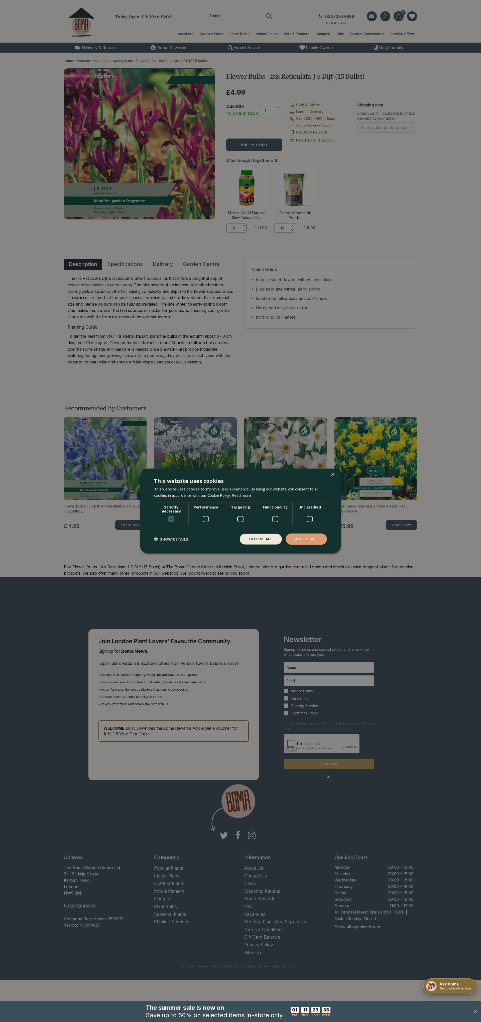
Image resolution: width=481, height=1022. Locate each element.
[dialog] (240, 511)
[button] (171, 539)
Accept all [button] (306, 539)
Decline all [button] (260, 539)
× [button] (332, 474)
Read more (241, 495)
